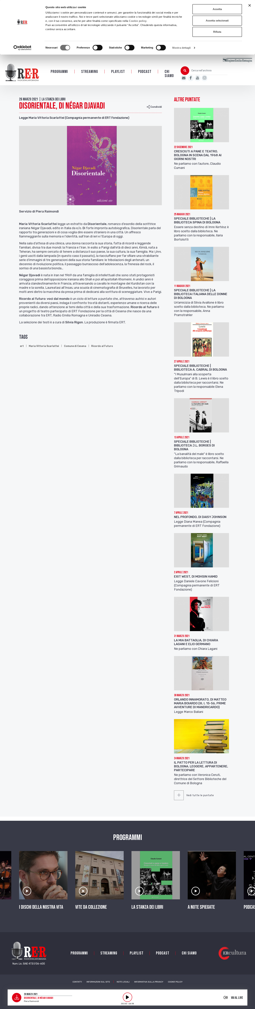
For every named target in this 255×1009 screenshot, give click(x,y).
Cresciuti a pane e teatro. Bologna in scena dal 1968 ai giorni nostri (198, 155)
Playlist (118, 71)
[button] (2, 878)
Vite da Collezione (91, 907)
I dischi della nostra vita (41, 907)
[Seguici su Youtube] (197, 78)
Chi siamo (169, 73)
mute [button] (225, 997)
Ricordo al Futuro (102, 346)
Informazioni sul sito (98, 982)
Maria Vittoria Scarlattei (44, 346)
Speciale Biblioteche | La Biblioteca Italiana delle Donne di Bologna (200, 294)
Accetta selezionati (217, 20)
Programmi (59, 71)
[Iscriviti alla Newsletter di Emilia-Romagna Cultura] (184, 78)
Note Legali (123, 982)
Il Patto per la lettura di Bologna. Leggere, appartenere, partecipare (201, 766)
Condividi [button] (156, 106)
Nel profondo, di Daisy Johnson (200, 517)
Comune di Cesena (75, 346)
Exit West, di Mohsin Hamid (196, 576)
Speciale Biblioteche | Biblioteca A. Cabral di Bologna (200, 367)
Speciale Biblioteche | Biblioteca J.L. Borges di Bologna (194, 445)
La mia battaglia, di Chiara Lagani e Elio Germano (196, 642)
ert (22, 346)
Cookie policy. (138, 20)
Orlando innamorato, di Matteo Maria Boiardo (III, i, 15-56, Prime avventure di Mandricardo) (200, 703)
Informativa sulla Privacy (148, 982)
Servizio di (27, 211)
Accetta (217, 9)
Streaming (89, 71)
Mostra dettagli (181, 47)
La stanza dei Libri (147, 907)
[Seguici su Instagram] (204, 78)
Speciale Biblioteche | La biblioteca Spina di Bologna (197, 220)
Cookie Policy (175, 982)
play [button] (127, 997)
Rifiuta (217, 31)
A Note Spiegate (201, 907)
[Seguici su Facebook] (191, 78)
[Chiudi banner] (249, 5)
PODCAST (144, 71)
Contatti (77, 982)
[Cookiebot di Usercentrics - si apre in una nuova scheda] (22, 47)
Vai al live (237, 998)
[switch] (98, 47)
